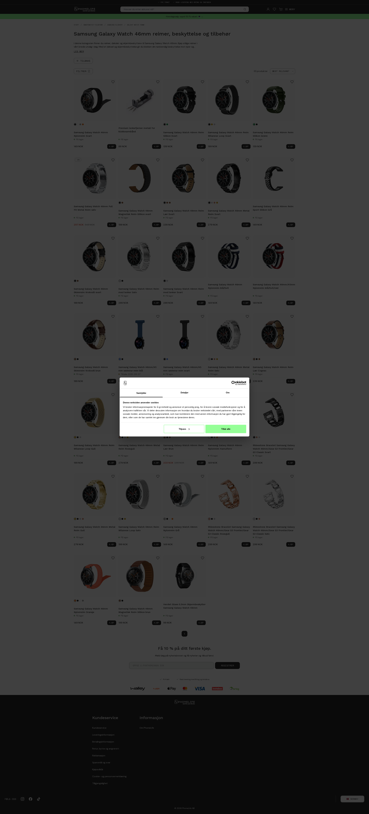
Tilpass (182, 429)
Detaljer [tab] (185, 392)
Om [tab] (227, 392)
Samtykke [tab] (141, 393)
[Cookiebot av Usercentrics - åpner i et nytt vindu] (233, 383)
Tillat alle (225, 429)
